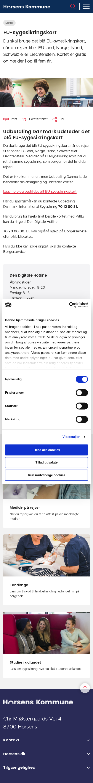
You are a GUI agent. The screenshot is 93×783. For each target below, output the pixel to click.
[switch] (82, 392)
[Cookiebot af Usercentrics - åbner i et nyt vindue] (69, 305)
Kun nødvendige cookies (46, 475)
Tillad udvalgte (46, 462)
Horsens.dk (14, 753)
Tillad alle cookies (46, 450)
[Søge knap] (73, 6)
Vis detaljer (71, 436)
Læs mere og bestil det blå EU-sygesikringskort (40, 191)
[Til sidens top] (85, 688)
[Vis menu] (86, 6)
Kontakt (11, 740)
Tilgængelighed (19, 767)
